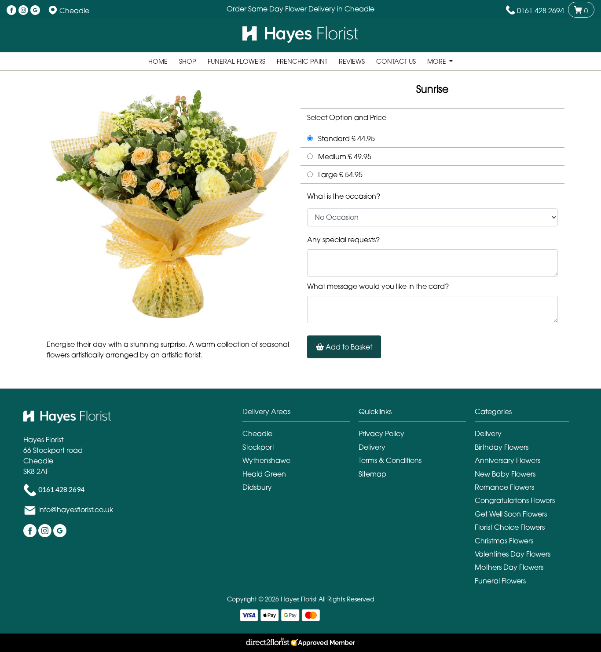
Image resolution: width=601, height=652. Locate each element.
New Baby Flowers (505, 474)
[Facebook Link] (11, 10)
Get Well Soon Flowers (511, 514)
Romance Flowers (504, 487)
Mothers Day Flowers (509, 567)
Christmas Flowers (504, 540)
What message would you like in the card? (378, 286)
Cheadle (257, 433)
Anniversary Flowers (507, 460)
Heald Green (264, 474)
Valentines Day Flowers (512, 554)
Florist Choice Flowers (510, 527)
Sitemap (372, 474)
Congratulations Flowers (515, 500)
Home (158, 61)
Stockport (258, 447)
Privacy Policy (381, 433)
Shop (187, 61)
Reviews (352, 61)
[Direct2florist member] (300, 643)
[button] (300, 414)
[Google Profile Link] (35, 10)
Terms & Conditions (390, 460)
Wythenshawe (266, 460)
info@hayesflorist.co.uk (75, 509)
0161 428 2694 (540, 10)
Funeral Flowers (236, 61)
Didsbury (257, 487)
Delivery (372, 447)
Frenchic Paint (302, 61)
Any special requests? (343, 239)
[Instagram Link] (23, 10)
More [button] (437, 61)
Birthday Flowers (501, 447)
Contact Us (396, 61)
